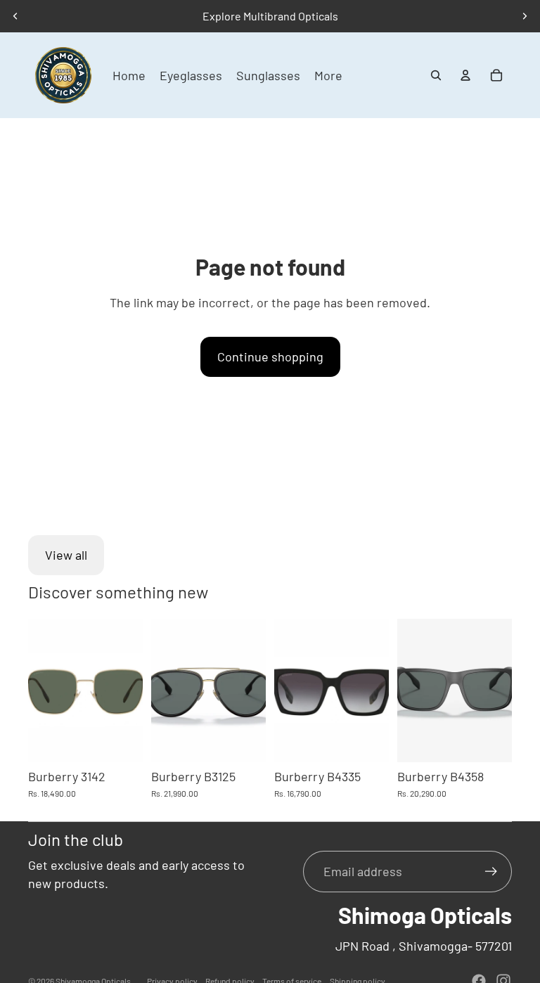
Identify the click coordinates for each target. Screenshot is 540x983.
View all (66, 555)
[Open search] (435, 75)
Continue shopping (270, 356)
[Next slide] (524, 16)
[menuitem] (328, 75)
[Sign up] (491, 871)
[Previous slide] (15, 16)
